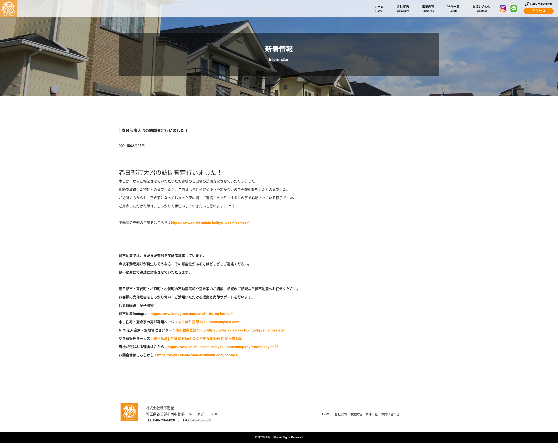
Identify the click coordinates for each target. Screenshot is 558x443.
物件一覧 (453, 8)
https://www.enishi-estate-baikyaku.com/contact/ (210, 223)
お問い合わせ (482, 8)
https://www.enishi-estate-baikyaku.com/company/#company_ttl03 (223, 347)
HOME (326, 414)
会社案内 (403, 8)
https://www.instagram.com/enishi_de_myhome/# (192, 314)
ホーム (379, 8)
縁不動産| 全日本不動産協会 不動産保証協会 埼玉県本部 (199, 338)
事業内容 (428, 8)
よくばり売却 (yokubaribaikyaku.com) (209, 322)
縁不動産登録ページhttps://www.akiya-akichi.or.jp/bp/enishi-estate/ (230, 330)
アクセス (539, 11)
